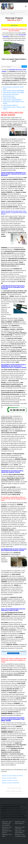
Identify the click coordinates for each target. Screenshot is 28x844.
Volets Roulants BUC (9, 96)
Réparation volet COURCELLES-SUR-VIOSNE (7, 823)
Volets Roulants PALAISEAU (11, 94)
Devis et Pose (4, 12)
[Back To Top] (24, 840)
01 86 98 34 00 (14, 1)
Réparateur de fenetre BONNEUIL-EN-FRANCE (12, 775)
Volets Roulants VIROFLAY (10, 105)
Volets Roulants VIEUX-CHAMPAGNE (13, 90)
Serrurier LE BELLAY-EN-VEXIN (14, 788)
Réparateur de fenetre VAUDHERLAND (10, 782)
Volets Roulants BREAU (9, 98)
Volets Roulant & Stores (13, 12)
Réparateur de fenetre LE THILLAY (9, 780)
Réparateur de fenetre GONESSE (9, 778)
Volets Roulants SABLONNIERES (12, 100)
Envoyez (24, 66)
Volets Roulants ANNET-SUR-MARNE (13, 92)
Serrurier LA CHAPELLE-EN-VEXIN (13, 791)
